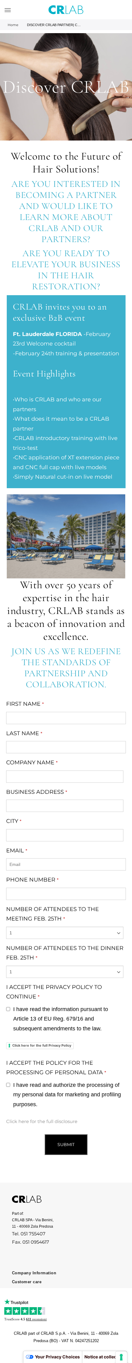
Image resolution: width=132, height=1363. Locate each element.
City (13, 821)
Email (16, 850)
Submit (66, 1144)
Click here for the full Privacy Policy (41, 1045)
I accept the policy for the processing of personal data (56, 1068)
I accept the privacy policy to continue (54, 992)
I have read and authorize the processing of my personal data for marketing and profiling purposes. (67, 1094)
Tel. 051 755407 (28, 1234)
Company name (32, 762)
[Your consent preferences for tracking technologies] (121, 1357)
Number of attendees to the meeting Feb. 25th (52, 914)
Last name (24, 733)
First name (25, 704)
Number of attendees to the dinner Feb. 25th (64, 953)
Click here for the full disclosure (41, 1121)
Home (13, 25)
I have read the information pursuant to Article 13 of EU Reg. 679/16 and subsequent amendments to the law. (60, 1019)
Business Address (36, 792)
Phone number (32, 879)
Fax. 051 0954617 (30, 1242)
